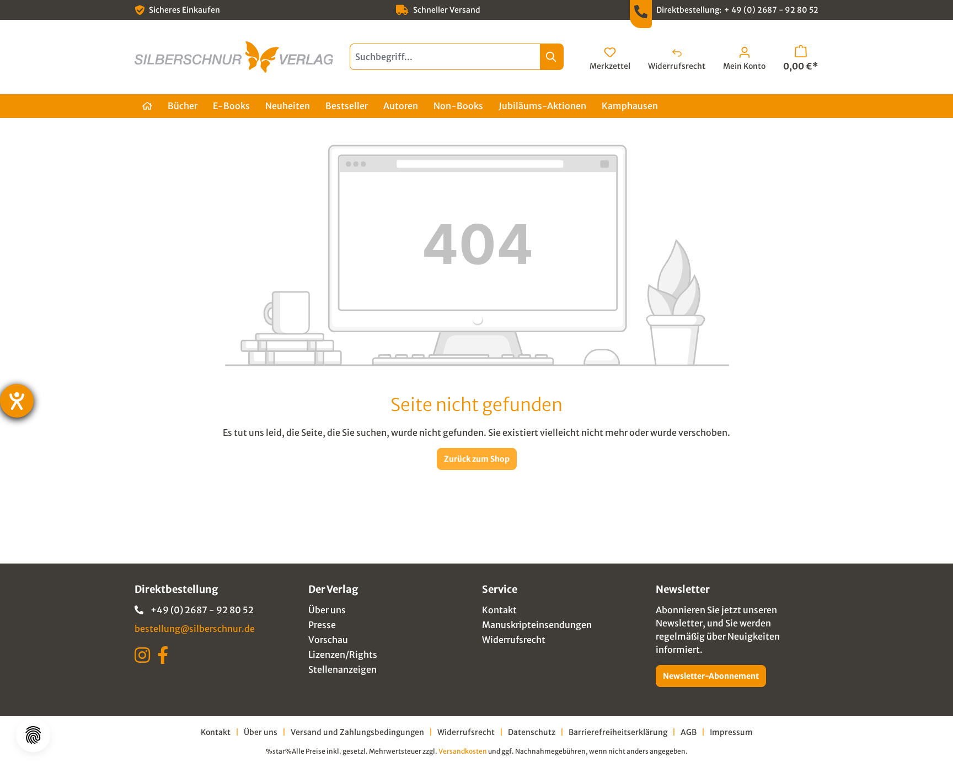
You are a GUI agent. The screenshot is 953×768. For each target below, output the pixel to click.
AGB (689, 732)
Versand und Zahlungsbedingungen (357, 732)
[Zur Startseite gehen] (234, 57)
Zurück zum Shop (477, 459)
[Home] (147, 106)
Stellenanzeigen (342, 669)
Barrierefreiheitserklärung (618, 732)
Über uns (327, 609)
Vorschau (328, 639)
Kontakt (499, 609)
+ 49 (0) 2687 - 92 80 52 (771, 10)
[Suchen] (552, 57)
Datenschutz (531, 732)
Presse (322, 624)
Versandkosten (462, 751)
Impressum (731, 732)
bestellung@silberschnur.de (195, 628)
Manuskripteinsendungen (537, 624)
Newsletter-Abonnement (711, 676)
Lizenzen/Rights (342, 654)
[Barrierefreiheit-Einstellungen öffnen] (17, 401)
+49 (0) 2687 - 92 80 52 (202, 609)
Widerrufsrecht (513, 639)
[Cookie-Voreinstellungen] (33, 734)
